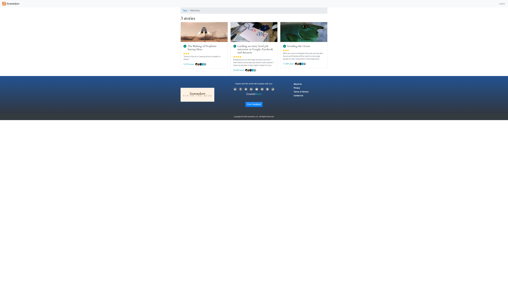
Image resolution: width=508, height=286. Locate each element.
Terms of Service (301, 92)
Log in (502, 3)
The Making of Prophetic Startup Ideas (202, 47)
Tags (185, 10)
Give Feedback (254, 104)
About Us (298, 84)
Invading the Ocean (298, 46)
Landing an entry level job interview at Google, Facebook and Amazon (255, 49)
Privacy (297, 88)
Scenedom (12, 3)
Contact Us (298, 96)
